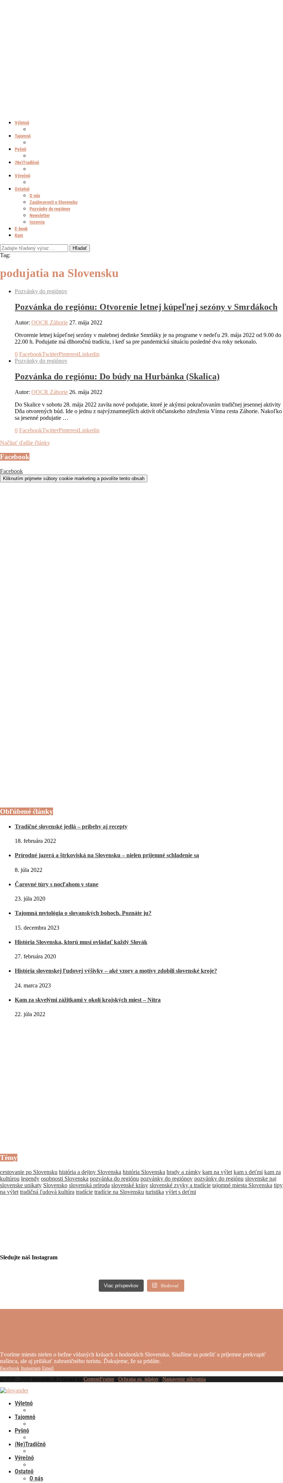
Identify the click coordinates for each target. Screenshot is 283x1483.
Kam (19, 235)
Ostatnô (22, 189)
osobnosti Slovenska (64, 1178)
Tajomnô (23, 136)
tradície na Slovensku (119, 1192)
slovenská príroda (89, 1185)
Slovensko (55, 1185)
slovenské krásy (129, 1185)
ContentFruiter (99, 1379)
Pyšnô (20, 149)
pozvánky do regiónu (219, 1178)
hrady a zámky (184, 1172)
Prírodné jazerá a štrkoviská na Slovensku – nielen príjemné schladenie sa (107, 855)
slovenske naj (260, 1178)
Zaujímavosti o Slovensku (53, 202)
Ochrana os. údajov (138, 1379)
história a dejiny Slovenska (90, 1172)
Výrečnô (22, 175)
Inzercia (37, 222)
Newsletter (39, 215)
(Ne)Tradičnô (27, 162)
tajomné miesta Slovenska (242, 1185)
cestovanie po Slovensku (28, 1172)
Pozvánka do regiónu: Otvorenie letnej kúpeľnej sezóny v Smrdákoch (146, 307)
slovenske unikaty (21, 1185)
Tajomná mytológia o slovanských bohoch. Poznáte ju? (83, 913)
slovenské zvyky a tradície (180, 1185)
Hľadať (80, 248)
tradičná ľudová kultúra (47, 1192)
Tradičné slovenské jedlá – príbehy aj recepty (71, 826)
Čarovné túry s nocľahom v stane (56, 884)
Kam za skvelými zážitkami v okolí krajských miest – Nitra (88, 1000)
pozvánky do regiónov (166, 1178)
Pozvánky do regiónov (49, 209)
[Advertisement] (141, 739)
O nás (34, 195)
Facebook (11, 471)
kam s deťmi (248, 1172)
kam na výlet (217, 1172)
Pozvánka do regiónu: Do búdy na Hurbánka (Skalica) (117, 376)
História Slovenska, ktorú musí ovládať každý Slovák (81, 942)
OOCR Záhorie (49, 322)
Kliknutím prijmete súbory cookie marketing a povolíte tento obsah (73, 478)
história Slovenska (144, 1172)
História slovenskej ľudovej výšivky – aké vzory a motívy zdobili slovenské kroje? (116, 971)
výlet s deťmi (180, 1192)
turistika (155, 1192)
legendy (30, 1178)
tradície (84, 1192)
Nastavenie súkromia (184, 1379)
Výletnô (22, 122)
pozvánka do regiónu (114, 1178)
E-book (21, 228)
